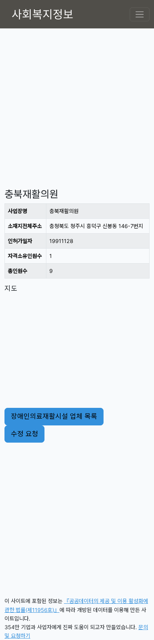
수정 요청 (24, 434)
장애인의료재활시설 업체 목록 (54, 416)
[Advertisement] (77, 105)
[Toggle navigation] (140, 14)
